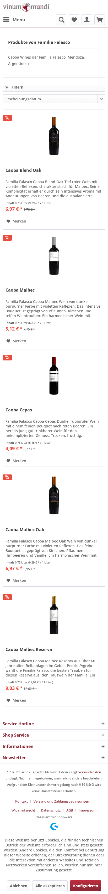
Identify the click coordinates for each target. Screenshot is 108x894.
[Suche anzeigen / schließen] (61, 19)
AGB (69, 810)
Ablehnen (18, 885)
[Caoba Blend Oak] (54, 136)
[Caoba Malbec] (54, 256)
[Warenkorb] (99, 19)
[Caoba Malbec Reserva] (54, 615)
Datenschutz (51, 810)
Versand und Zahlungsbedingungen (61, 801)
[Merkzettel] (74, 19)
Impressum (87, 810)
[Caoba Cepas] (54, 375)
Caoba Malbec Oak (25, 530)
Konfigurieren (85, 885)
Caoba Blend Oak (23, 170)
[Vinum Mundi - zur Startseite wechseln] (26, 7)
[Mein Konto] (87, 19)
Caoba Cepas (19, 410)
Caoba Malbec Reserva (29, 649)
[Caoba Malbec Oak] (54, 495)
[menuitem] (14, 19)
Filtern (16, 87)
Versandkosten (89, 772)
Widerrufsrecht (23, 810)
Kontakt (21, 801)
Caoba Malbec (20, 290)
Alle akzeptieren (50, 885)
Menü (19, 20)
